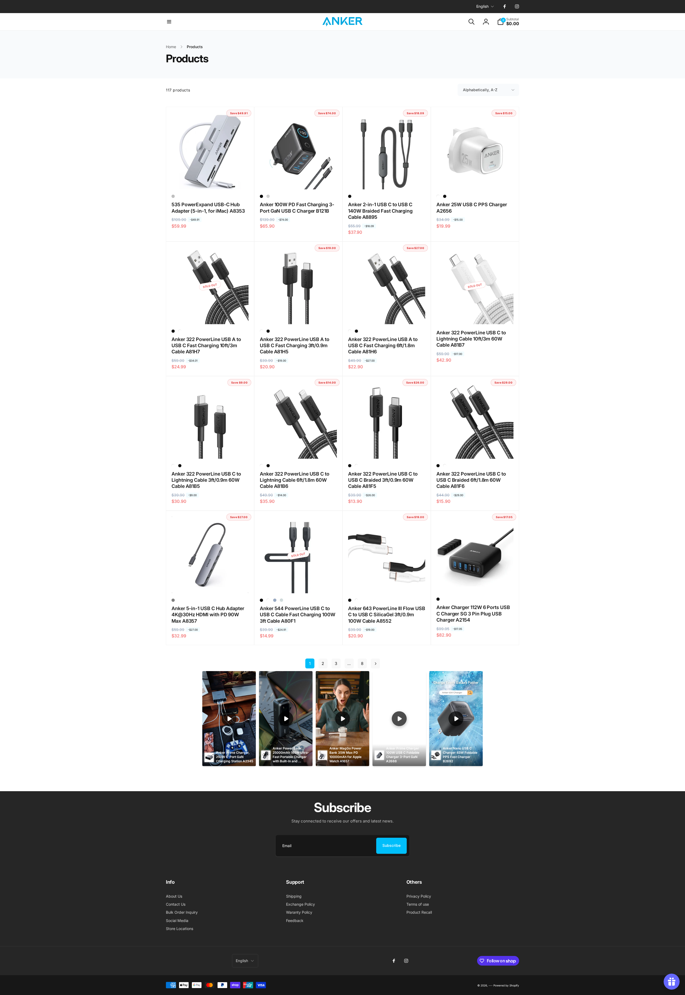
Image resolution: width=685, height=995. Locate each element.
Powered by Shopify (506, 985)
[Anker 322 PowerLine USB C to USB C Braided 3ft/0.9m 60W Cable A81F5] (387, 449)
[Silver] (173, 196)
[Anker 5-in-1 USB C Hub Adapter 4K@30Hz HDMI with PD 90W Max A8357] (210, 583)
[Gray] (173, 600)
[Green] (281, 600)
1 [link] (310, 663)
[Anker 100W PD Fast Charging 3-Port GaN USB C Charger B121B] (299, 179)
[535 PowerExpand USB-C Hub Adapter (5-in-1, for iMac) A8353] (210, 179)
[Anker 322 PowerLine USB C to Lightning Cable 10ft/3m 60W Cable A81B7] (475, 314)
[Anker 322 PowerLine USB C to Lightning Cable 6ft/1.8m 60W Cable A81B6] (299, 449)
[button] (169, 22)
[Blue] (274, 600)
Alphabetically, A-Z (480, 89)
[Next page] (375, 663)
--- (491, 985)
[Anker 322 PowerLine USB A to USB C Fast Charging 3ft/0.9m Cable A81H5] (299, 314)
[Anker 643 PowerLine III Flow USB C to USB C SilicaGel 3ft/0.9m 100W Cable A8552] (387, 583)
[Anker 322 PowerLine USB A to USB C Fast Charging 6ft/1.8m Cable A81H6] (387, 314)
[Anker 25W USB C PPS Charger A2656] (475, 179)
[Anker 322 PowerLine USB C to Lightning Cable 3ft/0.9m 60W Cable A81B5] (210, 449)
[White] (438, 196)
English (482, 6)
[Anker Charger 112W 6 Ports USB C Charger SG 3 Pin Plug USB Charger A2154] (475, 582)
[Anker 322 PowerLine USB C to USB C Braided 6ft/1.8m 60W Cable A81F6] (475, 449)
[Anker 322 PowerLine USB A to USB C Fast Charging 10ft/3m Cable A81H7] (210, 314)
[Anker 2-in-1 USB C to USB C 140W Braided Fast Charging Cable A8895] (387, 179)
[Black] (261, 196)
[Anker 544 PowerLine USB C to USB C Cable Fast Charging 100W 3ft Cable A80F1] (299, 583)
